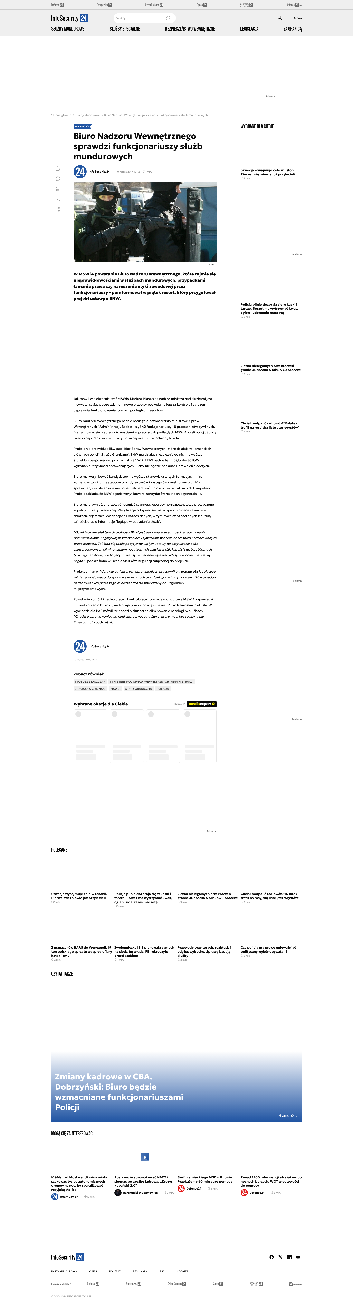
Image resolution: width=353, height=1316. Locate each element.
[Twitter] (280, 1257)
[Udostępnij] (57, 209)
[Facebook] (271, 1257)
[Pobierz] (57, 199)
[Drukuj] (57, 188)
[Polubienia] (57, 168)
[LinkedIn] (289, 1257)
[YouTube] (298, 1257)
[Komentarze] (57, 178)
